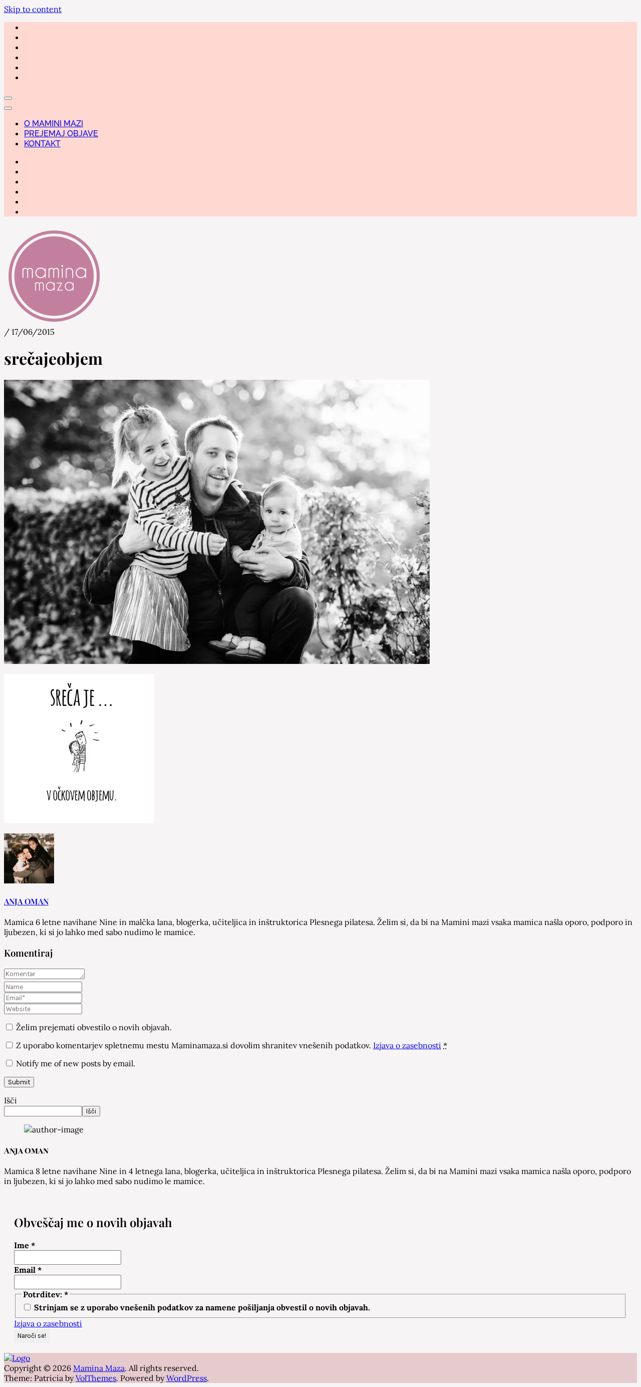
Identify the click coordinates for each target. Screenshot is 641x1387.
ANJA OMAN (26, 901)
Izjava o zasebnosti (407, 1045)
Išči (10, 1100)
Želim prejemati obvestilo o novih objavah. (93, 1027)
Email (28, 1270)
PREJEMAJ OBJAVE (61, 133)
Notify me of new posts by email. (75, 1063)
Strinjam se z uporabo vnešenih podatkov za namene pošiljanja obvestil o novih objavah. (201, 1307)
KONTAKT (42, 143)
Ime (25, 1245)
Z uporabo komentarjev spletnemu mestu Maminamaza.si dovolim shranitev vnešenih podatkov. (231, 1045)
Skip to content (33, 9)
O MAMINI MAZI (53, 123)
